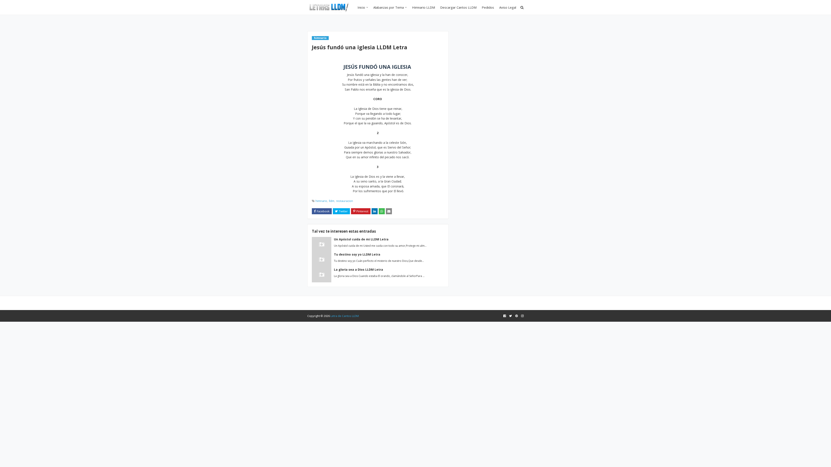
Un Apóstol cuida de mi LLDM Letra (361, 239)
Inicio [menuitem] (361, 7)
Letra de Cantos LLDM (344, 316)
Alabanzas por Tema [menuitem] (388, 7)
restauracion (344, 201)
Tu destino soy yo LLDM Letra (357, 254)
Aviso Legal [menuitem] (507, 7)
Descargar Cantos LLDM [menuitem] (458, 7)
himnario (321, 201)
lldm (331, 201)
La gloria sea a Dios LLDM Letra (358, 269)
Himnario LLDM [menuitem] (423, 7)
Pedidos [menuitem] (488, 7)
